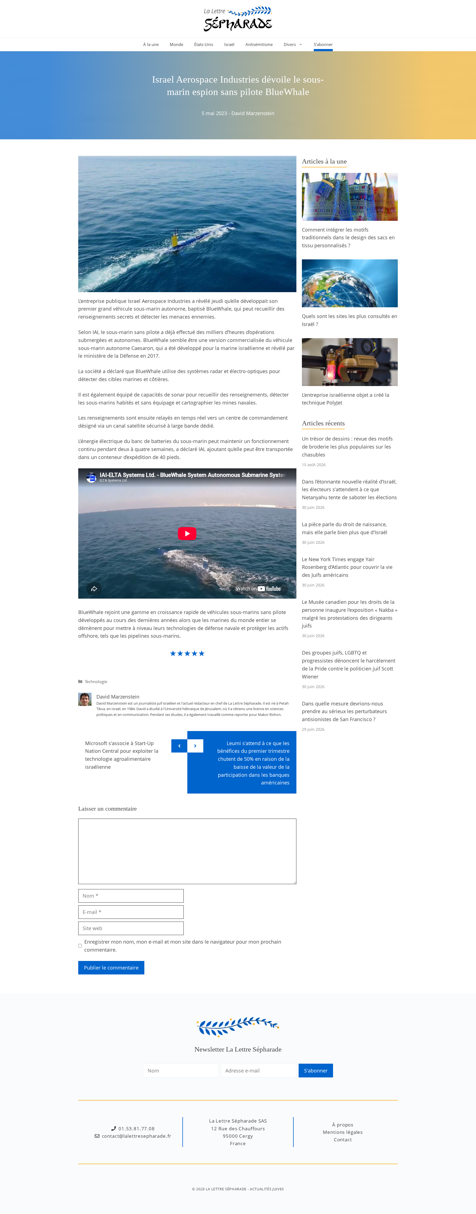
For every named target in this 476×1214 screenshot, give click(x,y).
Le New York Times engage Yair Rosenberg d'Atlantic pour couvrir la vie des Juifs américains (347, 567)
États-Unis (203, 44)
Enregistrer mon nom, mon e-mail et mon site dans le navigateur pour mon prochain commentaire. (182, 945)
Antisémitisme (259, 44)
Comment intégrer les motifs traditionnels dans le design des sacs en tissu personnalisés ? (348, 237)
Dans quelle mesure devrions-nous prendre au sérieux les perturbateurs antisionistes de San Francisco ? (344, 711)
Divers (290, 44)
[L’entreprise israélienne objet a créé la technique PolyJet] (350, 382)
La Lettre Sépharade (226, 1188)
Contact (343, 1139)
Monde (176, 44)
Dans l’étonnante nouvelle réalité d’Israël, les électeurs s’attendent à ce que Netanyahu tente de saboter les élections (349, 489)
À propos (342, 1124)
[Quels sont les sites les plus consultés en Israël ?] (350, 303)
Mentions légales (343, 1132)
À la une (151, 44)
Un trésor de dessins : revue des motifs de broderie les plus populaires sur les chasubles (347, 446)
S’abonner (323, 44)
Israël (229, 44)
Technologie (96, 681)
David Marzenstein (252, 113)
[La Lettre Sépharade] (238, 18)
